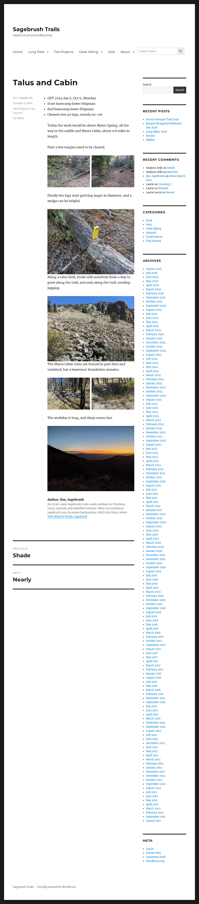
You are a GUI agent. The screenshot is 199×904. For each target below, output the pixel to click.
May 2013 (151, 751)
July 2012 (151, 792)
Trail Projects (63, 52)
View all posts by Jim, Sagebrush (67, 516)
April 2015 (152, 714)
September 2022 (156, 440)
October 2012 (154, 780)
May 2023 (152, 412)
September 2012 (156, 784)
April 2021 (152, 502)
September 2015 (156, 702)
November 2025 (156, 297)
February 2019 (155, 596)
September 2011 (155, 816)
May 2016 (152, 686)
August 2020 (153, 526)
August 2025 (153, 309)
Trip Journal (153, 241)
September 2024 (156, 350)
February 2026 (155, 293)
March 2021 (153, 506)
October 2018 (154, 604)
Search (147, 84)
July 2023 (151, 403)
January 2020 (154, 551)
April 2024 (152, 371)
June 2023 (152, 408)
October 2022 (154, 436)
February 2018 (154, 636)
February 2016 (155, 694)
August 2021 (153, 485)
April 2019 (152, 587)
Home (18, 52)
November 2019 (155, 559)
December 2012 (155, 771)
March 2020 (153, 542)
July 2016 (151, 681)
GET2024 (18, 118)
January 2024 (154, 383)
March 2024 (153, 375)
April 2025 (152, 326)
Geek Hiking (88, 52)
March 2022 (153, 465)
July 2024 (151, 359)
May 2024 (152, 367)
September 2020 (156, 522)
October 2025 (154, 301)
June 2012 (152, 796)
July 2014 (151, 735)
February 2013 (154, 763)
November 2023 (155, 387)
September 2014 (156, 726)
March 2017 (153, 665)
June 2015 (152, 710)
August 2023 (153, 399)
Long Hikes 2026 (156, 131)
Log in (150, 848)
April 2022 (152, 461)
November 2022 (156, 432)
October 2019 (154, 563)
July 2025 (151, 314)
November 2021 (155, 473)
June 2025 (152, 318)
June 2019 (152, 579)
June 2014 (152, 739)
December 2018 (155, 600)
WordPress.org (155, 861)
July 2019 (151, 575)
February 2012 (154, 812)
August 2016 (153, 677)
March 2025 (153, 330)
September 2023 (156, 395)
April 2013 (152, 755)
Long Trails (36, 52)
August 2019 (153, 571)
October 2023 (154, 391)
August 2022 (153, 444)
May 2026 (152, 281)
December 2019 (155, 555)
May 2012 (152, 800)
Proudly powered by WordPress (56, 887)
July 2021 (151, 489)
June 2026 (152, 277)
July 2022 (151, 448)
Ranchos (172, 172)
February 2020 (155, 547)
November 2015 (155, 698)
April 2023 (152, 416)
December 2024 (155, 342)
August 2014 (153, 731)
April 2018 (152, 628)
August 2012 (153, 788)
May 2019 (152, 583)
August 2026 (154, 269)
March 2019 (153, 592)
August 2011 (153, 820)
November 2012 (155, 775)
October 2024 (154, 346)
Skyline (150, 140)
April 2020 (152, 538)
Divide (171, 168)
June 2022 (152, 453)
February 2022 (155, 469)
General (151, 232)
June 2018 (152, 620)
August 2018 (153, 612)
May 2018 (152, 624)
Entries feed (153, 853)
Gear (111, 52)
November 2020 (156, 514)
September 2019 (156, 567)
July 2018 (151, 616)
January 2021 (154, 510)
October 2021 (154, 477)
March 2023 (153, 420)
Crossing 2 (164, 184)
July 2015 (151, 706)
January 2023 (154, 428)
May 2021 (152, 497)
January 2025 (154, 338)
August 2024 (153, 354)
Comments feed (155, 857)
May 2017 (152, 657)
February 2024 (155, 379)
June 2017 (152, 653)
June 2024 (152, 363)
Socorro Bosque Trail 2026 (162, 119)
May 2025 (152, 322)
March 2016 (153, 690)
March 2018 (153, 632)
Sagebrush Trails (36, 29)
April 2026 (152, 285)
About (125, 52)
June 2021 (152, 493)
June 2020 (152, 530)
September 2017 (156, 645)
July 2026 (152, 273)
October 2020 (154, 518)
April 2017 (152, 661)
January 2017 (154, 673)
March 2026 (153, 289)
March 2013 (153, 759)
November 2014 (155, 722)
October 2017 (154, 641)
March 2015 (153, 718)
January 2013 (154, 767)
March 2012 (153, 808)
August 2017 (153, 649)
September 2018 (156, 608)
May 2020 (152, 534)
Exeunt (150, 135)
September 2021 (156, 481)
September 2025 (156, 305)
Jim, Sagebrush (23, 97)
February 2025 (155, 334)
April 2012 (152, 804)
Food (149, 220)
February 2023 (155, 424)
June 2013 (152, 747)
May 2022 (152, 457)
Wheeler (163, 188)
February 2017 (154, 669)
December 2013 (155, 743)
